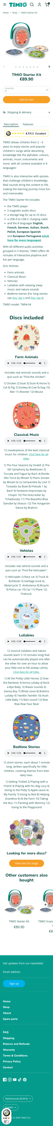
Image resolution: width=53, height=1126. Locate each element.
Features (28, 124)
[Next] (49, 66)
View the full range (26, 863)
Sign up (14, 983)
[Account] (39, 3)
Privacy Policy (12, 1061)
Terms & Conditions (15, 1055)
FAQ (5, 1032)
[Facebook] (4, 1079)
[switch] (6, 1121)
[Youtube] (14, 1079)
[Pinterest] (24, 1079)
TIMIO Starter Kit (29, 12)
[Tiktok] (19, 1079)
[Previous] (4, 66)
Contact (8, 1067)
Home (6, 12)
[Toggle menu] (5, 4)
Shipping (8, 1038)
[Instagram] (9, 1079)
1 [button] (16, 67)
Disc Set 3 (18, 298)
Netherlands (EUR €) (16, 1098)
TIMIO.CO (25, 1117)
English (9, 1107)
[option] (26, 40)
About (7, 1013)
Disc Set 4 (37, 298)
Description (11, 124)
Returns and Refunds (16, 1044)
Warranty (9, 1050)
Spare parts (10, 1019)
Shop (14, 12)
